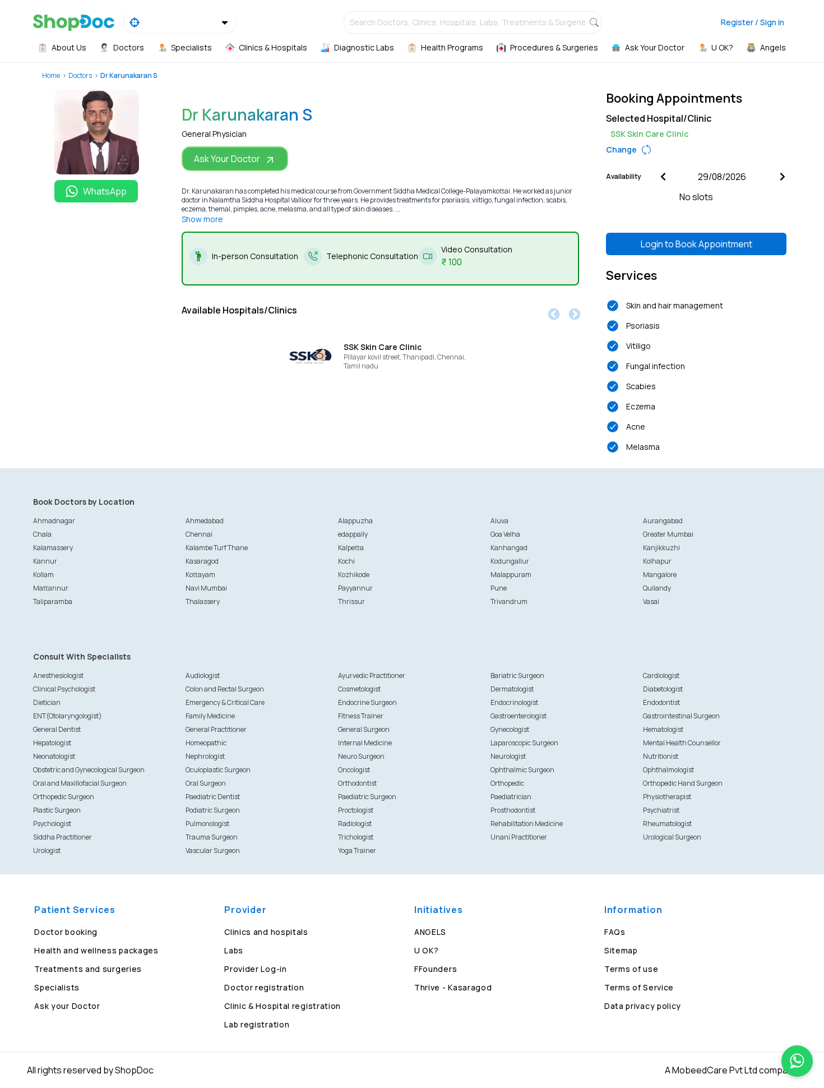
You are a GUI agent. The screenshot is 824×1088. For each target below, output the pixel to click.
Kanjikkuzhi (661, 547)
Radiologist (355, 823)
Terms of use (631, 968)
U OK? (426, 950)
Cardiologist (661, 675)
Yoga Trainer (357, 850)
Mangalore (660, 574)
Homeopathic (206, 743)
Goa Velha (505, 534)
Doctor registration (264, 987)
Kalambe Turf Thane (217, 547)
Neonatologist (54, 756)
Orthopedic (507, 783)
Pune (498, 588)
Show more (202, 219)
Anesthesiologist (58, 675)
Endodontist (661, 702)
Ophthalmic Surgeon (522, 769)
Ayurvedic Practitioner (371, 675)
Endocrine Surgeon (367, 702)
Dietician (47, 702)
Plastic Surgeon (57, 810)
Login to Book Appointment (696, 244)
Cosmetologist (359, 689)
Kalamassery (53, 547)
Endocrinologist (514, 702)
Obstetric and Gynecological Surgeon (89, 769)
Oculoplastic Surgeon (218, 769)
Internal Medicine (365, 743)
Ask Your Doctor (227, 159)
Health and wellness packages (96, 950)
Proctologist (355, 810)
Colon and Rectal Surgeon (225, 689)
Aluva (499, 520)
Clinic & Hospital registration (282, 1006)
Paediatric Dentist (213, 796)
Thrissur (351, 601)
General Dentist (57, 729)
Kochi (346, 561)
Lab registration (256, 1024)
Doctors (80, 75)
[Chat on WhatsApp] (797, 1061)
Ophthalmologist (668, 769)
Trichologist (355, 837)
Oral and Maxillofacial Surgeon (80, 783)
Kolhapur (657, 561)
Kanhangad (508, 547)
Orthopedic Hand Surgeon (683, 783)
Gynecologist (509, 729)
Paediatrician (510, 796)
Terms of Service (639, 987)
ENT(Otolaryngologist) (67, 716)
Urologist (47, 850)
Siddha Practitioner (62, 837)
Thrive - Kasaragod (453, 987)
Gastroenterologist (518, 716)
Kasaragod (202, 561)
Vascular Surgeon (213, 850)
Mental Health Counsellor (682, 743)
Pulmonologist (207, 823)
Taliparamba (52, 601)
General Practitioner (216, 729)
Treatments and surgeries (88, 968)
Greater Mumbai (668, 534)
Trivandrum (508, 601)
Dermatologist (512, 689)
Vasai (651, 601)
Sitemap (621, 950)
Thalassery (203, 601)
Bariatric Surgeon (517, 675)
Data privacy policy (642, 1006)
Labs (233, 950)
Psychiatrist (661, 810)
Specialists (57, 987)
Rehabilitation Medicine (526, 823)
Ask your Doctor (67, 1006)
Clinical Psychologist (64, 689)
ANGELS (430, 931)
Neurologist (508, 756)
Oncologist (354, 769)
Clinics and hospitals (266, 931)
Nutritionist (660, 756)
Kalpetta (351, 547)
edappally (353, 534)
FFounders (435, 968)
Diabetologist (663, 689)
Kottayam (200, 574)
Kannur (45, 561)
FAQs (615, 931)
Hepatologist (52, 743)
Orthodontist (357, 783)
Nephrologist (205, 756)
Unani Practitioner (518, 837)
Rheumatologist (667, 823)
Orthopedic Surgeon (63, 796)
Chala (42, 534)
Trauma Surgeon (212, 837)
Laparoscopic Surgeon (524, 743)
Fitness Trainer (360, 716)
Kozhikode (353, 574)
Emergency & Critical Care (225, 702)
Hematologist (663, 729)
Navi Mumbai (206, 588)
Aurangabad (663, 520)
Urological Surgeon (672, 837)
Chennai (199, 534)
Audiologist (203, 675)
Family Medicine (210, 716)
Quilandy (657, 588)
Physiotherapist (667, 796)
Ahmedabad (205, 520)
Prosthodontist (512, 810)
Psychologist (52, 823)
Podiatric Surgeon (213, 810)
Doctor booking (66, 931)
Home (51, 75)
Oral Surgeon (206, 783)
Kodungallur (509, 561)
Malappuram (510, 574)
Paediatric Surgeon (367, 796)
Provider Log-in (255, 968)
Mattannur (50, 588)
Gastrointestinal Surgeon (681, 716)
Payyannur (355, 588)
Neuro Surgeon (361, 756)
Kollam (43, 574)
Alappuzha (355, 520)
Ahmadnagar (54, 520)
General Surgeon (364, 729)
